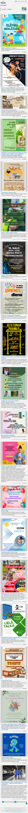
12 (4, 802)
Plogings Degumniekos (7, 757)
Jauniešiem (4, 9)
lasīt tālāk (24, 52)
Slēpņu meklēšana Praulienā (8, 48)
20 (22, 802)
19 (19, 802)
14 (9, 802)
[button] (26, 1)
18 (17, 802)
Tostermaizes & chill (6, 680)
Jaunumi (10, 9)
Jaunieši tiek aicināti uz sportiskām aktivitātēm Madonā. (13, 357)
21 (24, 802)
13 (6, 802)
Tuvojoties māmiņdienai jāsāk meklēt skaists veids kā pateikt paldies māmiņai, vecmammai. (14, 725)
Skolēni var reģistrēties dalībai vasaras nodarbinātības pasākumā (11, 466)
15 (11, 802)
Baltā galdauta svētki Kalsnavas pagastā (12, 593)
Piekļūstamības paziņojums (16, 811)
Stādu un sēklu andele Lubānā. (9, 232)
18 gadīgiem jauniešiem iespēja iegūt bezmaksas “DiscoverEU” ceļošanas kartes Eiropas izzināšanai (14, 783)
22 (26, 802)
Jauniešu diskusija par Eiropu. (9, 110)
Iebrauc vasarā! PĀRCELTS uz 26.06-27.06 (12, 88)
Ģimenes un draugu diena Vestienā (10, 315)
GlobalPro (19, 809)
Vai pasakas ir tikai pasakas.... (9, 192)
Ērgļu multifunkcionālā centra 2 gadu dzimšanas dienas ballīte (14, 510)
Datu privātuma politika (7, 810)
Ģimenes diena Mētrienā (8, 435)
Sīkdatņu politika (18, 810)
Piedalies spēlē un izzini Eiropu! (9, 552)
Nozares (3, 5)
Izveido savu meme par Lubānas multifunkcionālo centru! (10, 401)
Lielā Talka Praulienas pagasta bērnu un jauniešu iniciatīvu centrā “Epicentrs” (14, 638)
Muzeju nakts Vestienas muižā (9, 275)
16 (13, 802)
